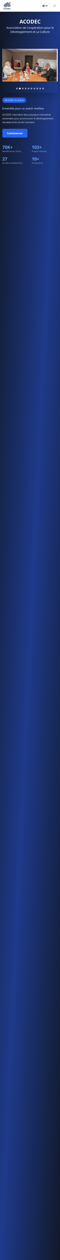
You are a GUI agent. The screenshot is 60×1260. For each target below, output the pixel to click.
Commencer (15, 133)
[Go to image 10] (43, 88)
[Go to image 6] (31, 88)
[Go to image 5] (28, 88)
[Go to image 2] (20, 88)
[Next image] (51, 65)
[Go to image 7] (34, 88)
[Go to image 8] (37, 88)
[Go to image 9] (40, 88)
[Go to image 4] (26, 88)
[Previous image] (8, 65)
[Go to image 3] (23, 88)
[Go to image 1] (17, 88)
